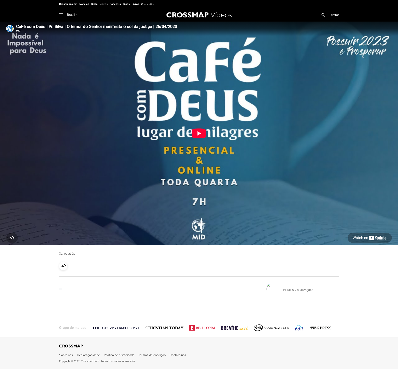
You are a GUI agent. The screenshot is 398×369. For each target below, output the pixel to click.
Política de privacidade (119, 355)
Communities (147, 4)
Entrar (335, 14)
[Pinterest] (81, 277)
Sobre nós (66, 355)
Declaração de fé (88, 355)
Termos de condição (152, 355)
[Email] (90, 277)
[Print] (98, 277)
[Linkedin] (73, 277)
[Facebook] (64, 277)
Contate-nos (178, 355)
